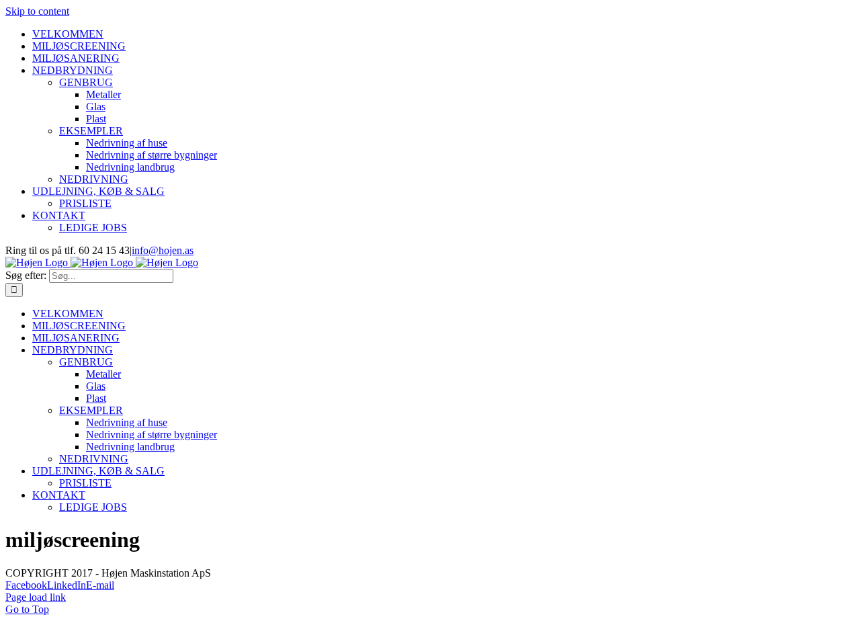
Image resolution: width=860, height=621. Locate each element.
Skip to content (37, 11)
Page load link (35, 597)
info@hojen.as (163, 250)
